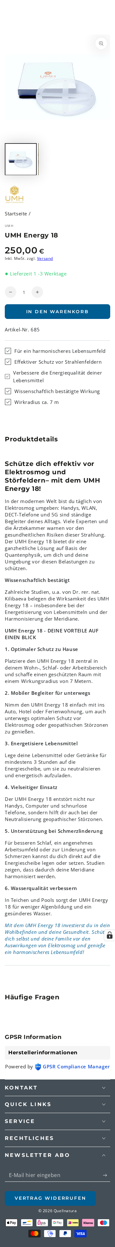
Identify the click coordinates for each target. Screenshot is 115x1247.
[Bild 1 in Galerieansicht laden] (21, 159)
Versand (45, 258)
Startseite (16, 213)
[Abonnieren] (106, 1175)
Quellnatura (65, 1210)
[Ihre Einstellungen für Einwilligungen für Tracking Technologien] (109, 935)
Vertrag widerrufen (50, 1198)
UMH (9, 225)
